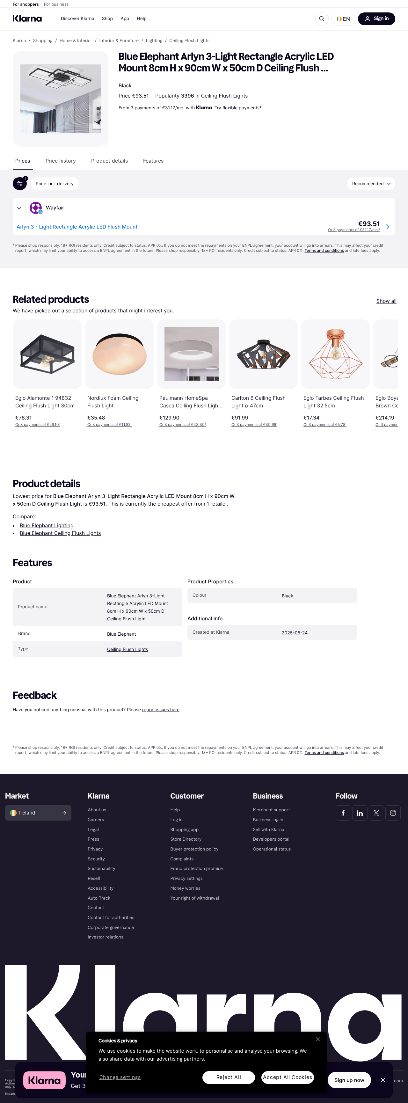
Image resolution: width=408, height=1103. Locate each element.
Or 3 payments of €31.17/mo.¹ (354, 229)
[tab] (23, 161)
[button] (343, 19)
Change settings (120, 1078)
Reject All (228, 1077)
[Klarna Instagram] (393, 813)
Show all (386, 301)
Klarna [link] (19, 40)
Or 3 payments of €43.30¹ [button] (182, 424)
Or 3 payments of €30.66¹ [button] (254, 424)
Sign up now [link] (349, 1080)
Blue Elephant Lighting (47, 525)
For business (56, 4)
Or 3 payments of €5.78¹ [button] (324, 424)
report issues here (160, 709)
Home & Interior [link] (76, 40)
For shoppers (26, 4)
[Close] (318, 1039)
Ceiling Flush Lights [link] (190, 40)
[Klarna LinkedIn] (360, 813)
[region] (206, 1062)
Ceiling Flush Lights (224, 95)
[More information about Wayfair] (19, 207)
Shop (107, 18)
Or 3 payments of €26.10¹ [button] (37, 424)
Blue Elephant (121, 634)
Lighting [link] (154, 40)
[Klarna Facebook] (343, 813)
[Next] (386, 373)
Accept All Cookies (287, 1077)
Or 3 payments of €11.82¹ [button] (109, 424)
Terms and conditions (324, 250)
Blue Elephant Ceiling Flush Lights (60, 533)
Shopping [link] (43, 40)
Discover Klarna (77, 18)
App (124, 18)
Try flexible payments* (238, 107)
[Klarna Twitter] (376, 813)
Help (142, 18)
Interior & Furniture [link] (119, 40)
